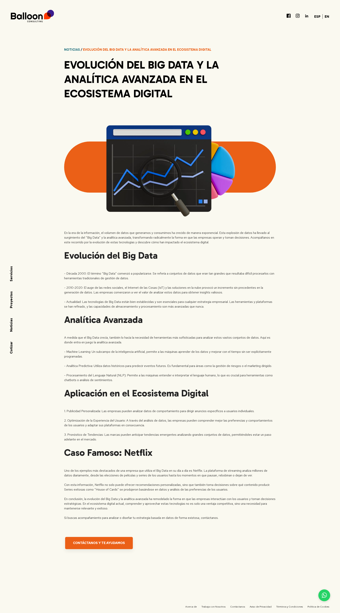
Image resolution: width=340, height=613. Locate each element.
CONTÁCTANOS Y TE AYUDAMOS (99, 543)
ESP (317, 16)
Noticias (72, 49)
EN (327, 16)
